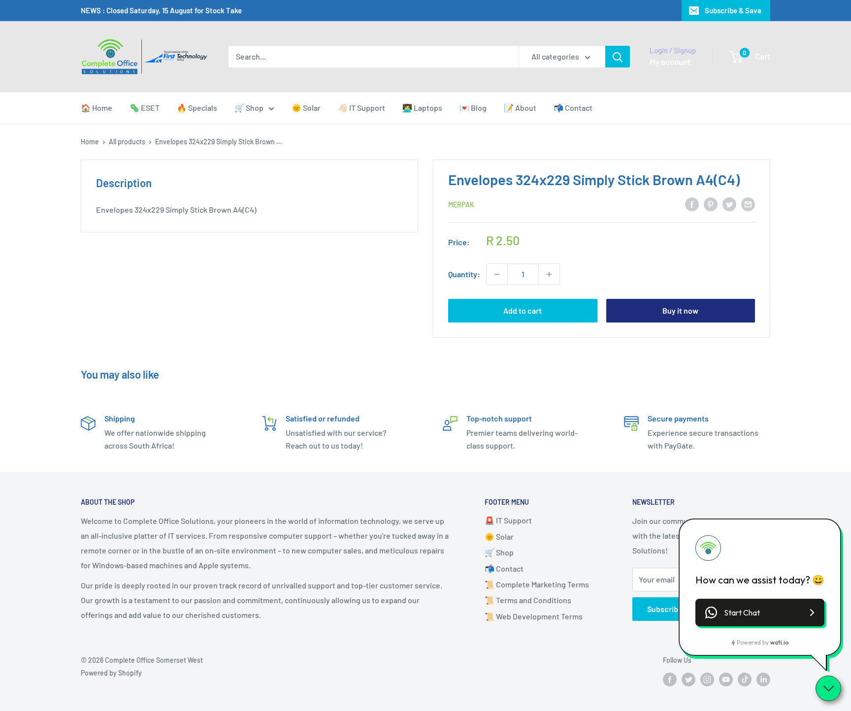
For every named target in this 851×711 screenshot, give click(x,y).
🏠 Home (96, 107)
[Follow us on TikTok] (745, 679)
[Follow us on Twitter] (688, 679)
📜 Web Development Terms (534, 616)
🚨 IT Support (508, 520)
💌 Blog (473, 107)
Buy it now (680, 310)
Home (90, 141)
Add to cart (522, 310)
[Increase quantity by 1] (549, 274)
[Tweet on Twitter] (729, 203)
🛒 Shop (248, 107)
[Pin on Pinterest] (711, 203)
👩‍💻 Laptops (422, 107)
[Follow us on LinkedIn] (763, 679)
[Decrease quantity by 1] (497, 274)
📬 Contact (573, 107)
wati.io (779, 642)
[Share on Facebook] (692, 203)
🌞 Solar (306, 107)
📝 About (520, 107)
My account (670, 61)
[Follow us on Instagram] (707, 679)
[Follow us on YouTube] (726, 679)
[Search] (617, 56)
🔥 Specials (197, 107)
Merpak (461, 204)
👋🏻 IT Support (361, 107)
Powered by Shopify (111, 673)
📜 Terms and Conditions (528, 600)
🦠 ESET (145, 107)
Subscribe (665, 609)
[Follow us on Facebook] (670, 679)
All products (127, 141)
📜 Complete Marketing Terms (537, 584)
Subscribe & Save (733, 10)
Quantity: (464, 274)
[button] (759, 612)
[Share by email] (748, 203)
